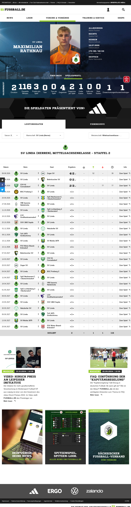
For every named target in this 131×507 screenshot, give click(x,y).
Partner (53, 2)
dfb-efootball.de (23, 2)
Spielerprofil (73, 75)
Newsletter (71, 2)
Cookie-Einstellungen (76, 501)
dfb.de (15, 2)
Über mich (56, 75)
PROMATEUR (6, 2)
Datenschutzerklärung (18, 501)
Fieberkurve (97, 124)
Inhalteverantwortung (61, 501)
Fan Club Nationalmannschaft (39, 2)
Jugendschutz (48, 501)
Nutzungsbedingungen (34, 501)
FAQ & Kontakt (61, 2)
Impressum (5, 501)
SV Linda (37, 42)
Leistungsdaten (33, 124)
